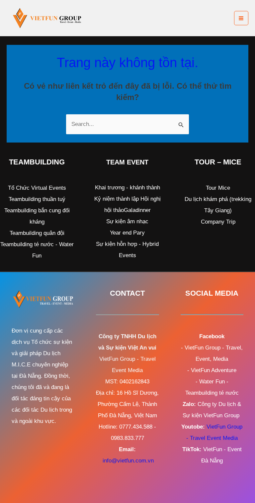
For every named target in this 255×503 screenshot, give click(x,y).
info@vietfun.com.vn (128, 460)
